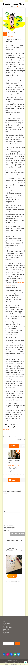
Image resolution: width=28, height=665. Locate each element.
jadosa (13, 34)
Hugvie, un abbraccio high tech (10, 436)
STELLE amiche (6, 630)
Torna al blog (6, 429)
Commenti (5, 427)
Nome (4, 511)
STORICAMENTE (22, 660)
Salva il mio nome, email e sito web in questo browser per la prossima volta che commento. (10, 526)
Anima (4, 621)
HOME (4, 660)
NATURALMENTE (15, 660)
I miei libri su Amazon (12, 575)
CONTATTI (14, 662)
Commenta (10, 36)
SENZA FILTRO (19, 34)
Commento (5, 493)
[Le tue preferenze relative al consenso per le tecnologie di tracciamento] (25, 662)
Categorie (12, 549)
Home (11, 6)
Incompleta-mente (21, 439)
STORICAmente (6, 632)
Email (4, 516)
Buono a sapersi (11, 465)
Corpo (4, 624)
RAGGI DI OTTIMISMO (7, 627)
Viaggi (4, 633)
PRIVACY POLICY (19, 662)
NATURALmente (6, 626)
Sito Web (5, 521)
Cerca (4, 640)
